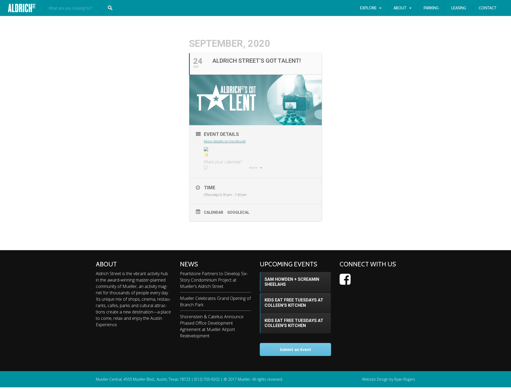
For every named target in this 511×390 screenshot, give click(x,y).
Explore (368, 8)
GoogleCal (238, 212)
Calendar (213, 212)
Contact (488, 8)
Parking (431, 8)
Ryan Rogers (404, 379)
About (400, 8)
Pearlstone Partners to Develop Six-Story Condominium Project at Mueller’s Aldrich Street (214, 280)
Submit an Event (295, 349)
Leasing (458, 8)
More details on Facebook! (225, 141)
